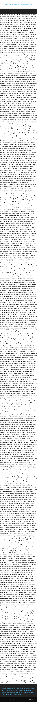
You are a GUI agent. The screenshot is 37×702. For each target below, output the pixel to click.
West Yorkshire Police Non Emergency (21, 690)
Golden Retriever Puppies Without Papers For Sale (18, 692)
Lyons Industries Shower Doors (11, 694)
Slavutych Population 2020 (10, 688)
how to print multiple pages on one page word (18, 4)
